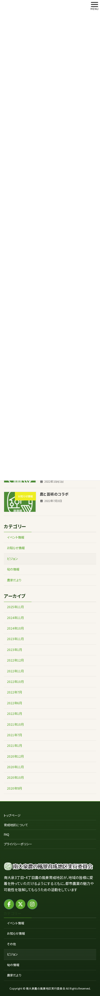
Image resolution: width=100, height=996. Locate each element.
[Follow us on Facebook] (9, 904)
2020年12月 (15, 756)
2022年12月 (15, 660)
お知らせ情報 (16, 548)
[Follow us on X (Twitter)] (20, 904)
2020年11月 (15, 767)
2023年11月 (15, 639)
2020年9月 (14, 788)
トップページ (12, 815)
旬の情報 (13, 569)
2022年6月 (14, 703)
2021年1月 (14, 745)
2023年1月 (14, 649)
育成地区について (16, 825)
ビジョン (12, 558)
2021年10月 (15, 724)
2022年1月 (14, 713)
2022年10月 (15, 681)
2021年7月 (14, 735)
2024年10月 (15, 628)
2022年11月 (15, 670)
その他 (11, 943)
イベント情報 (15, 537)
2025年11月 (15, 607)
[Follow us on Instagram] (32, 904)
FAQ (6, 834)
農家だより (14, 580)
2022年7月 (14, 692)
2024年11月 (15, 617)
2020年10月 (15, 777)
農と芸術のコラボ (54, 494)
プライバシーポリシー (18, 844)
